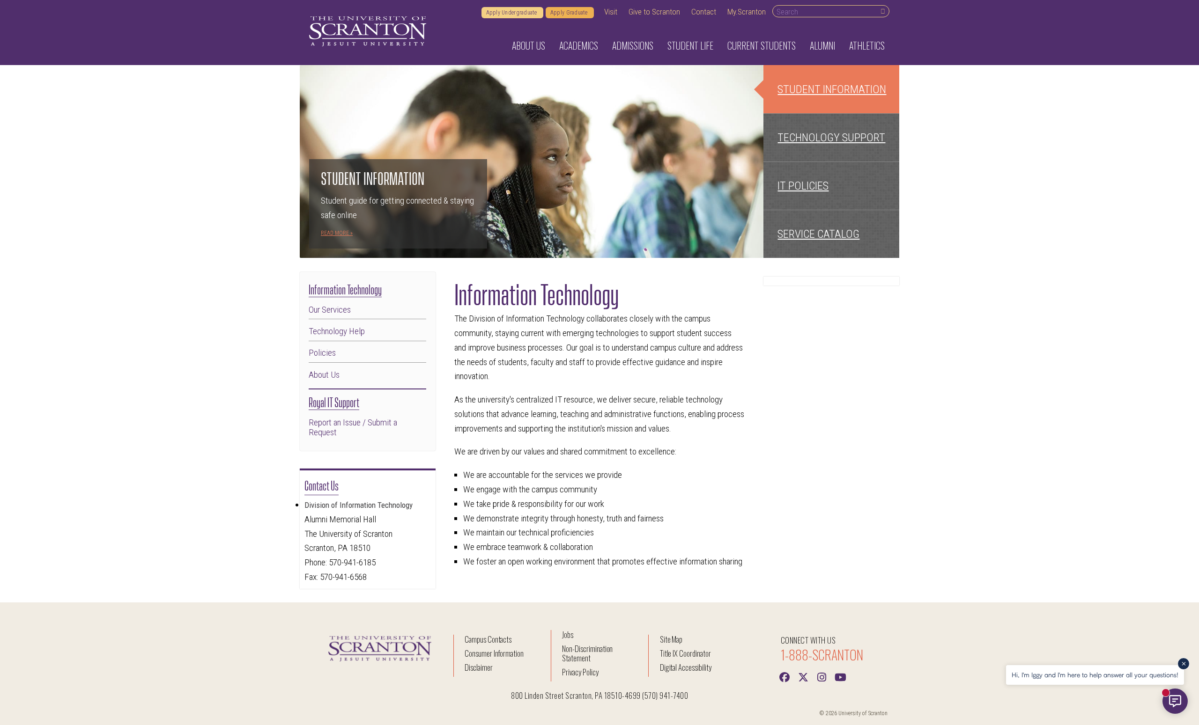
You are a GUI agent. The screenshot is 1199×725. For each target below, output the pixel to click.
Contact (703, 11)
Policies (322, 353)
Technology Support (831, 137)
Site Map (671, 639)
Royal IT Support (334, 401)
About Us (324, 375)
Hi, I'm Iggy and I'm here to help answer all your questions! (1095, 675)
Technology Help (337, 331)
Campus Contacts (488, 639)
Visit (610, 11)
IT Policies (803, 185)
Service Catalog (818, 234)
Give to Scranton (654, 11)
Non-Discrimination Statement (587, 653)
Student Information (831, 89)
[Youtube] (840, 676)
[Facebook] (784, 676)
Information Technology (345, 288)
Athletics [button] (867, 45)
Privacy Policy (580, 672)
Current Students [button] (761, 45)
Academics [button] (578, 45)
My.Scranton (746, 11)
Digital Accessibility (685, 667)
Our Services (330, 310)
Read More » (337, 233)
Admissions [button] (632, 45)
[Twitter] (803, 676)
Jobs (567, 634)
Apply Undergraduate (512, 12)
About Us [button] (528, 45)
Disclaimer (479, 667)
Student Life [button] (690, 45)
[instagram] (822, 676)
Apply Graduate (569, 12)
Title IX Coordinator (685, 653)
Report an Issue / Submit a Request (353, 427)
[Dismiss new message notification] (1183, 664)
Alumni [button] (822, 45)
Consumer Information (494, 653)
